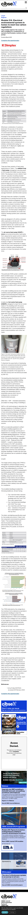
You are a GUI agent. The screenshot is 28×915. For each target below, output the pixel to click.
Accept (5, 912)
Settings (12, 912)
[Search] (26, 8)
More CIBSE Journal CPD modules (12, 841)
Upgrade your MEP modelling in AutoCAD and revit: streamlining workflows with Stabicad (13, 791)
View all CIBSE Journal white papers (12, 885)
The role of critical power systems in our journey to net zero (14, 876)
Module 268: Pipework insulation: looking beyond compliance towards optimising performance (13, 831)
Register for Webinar (8, 800)
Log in (3, 15)
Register (4, 17)
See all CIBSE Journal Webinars (11, 803)
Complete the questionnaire (10, 40)
